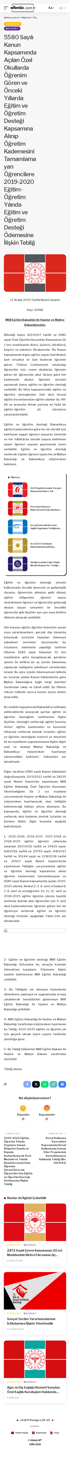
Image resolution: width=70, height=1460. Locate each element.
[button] (7, 8)
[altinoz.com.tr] (23, 8)
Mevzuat (12, 28)
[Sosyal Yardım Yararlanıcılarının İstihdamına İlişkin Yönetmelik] (35, 1291)
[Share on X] (36, 1084)
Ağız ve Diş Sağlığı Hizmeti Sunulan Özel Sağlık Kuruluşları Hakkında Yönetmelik (33, 1390)
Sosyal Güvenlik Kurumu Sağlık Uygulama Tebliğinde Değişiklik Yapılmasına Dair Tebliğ (45, 527)
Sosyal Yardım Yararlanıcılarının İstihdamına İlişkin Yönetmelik (31, 1321)
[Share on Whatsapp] (45, 1084)
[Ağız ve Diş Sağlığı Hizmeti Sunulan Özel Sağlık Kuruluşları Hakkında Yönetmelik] (35, 1359)
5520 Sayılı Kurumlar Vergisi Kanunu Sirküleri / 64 (45, 490)
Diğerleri (13, 24)
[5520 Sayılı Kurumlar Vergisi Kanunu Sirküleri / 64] (17, 489)
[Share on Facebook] (27, 1084)
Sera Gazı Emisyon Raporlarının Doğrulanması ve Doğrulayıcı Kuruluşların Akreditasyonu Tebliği (45, 508)
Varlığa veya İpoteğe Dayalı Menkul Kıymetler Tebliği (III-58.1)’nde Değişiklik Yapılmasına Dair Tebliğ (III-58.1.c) (45, 564)
